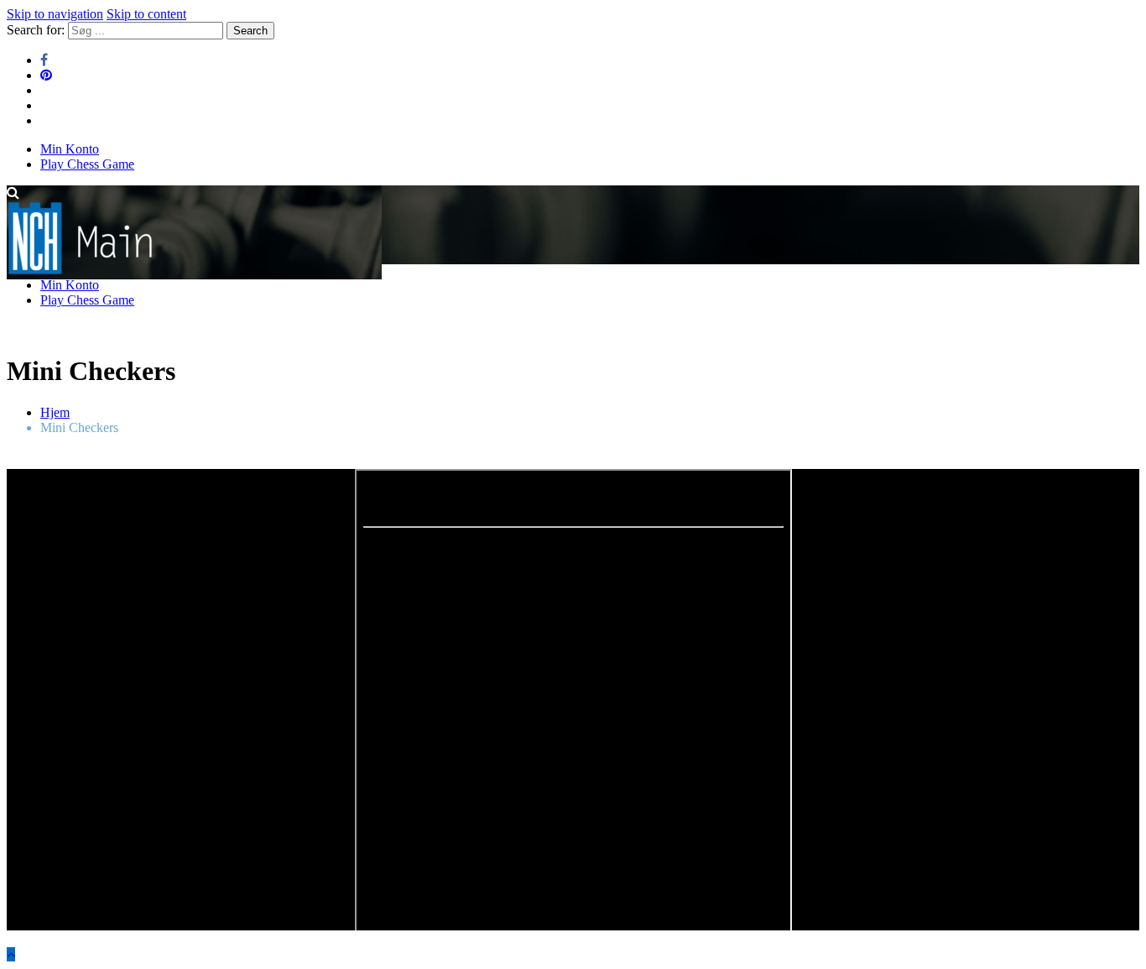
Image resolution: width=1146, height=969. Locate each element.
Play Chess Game (87, 164)
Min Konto (69, 149)
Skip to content (146, 14)
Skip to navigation (55, 14)
